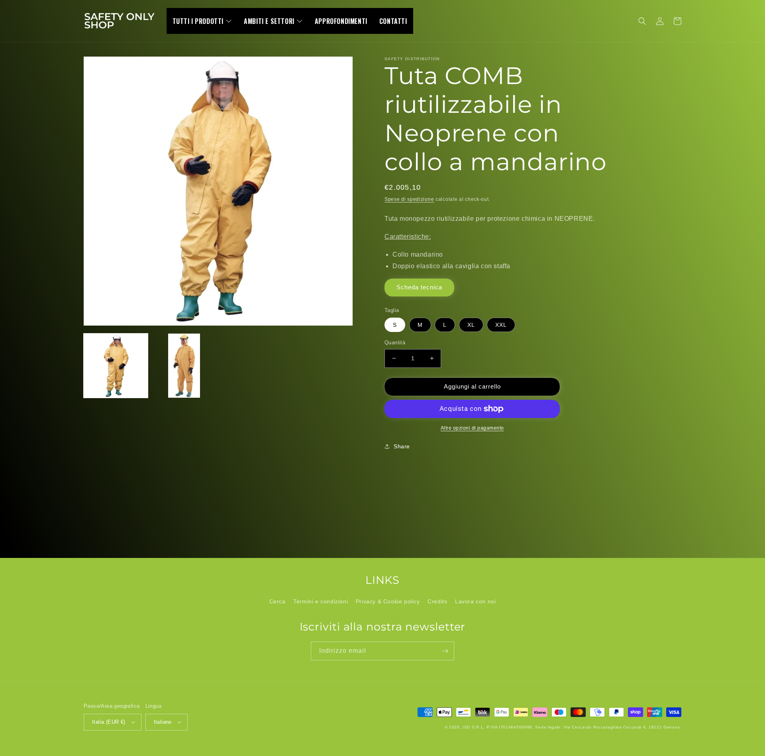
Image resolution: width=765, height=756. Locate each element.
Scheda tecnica (419, 287)
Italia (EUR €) (109, 722)
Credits (437, 601)
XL (471, 325)
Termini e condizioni (320, 601)
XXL (501, 325)
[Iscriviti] (445, 651)
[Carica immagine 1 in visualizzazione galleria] (116, 366)
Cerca (277, 601)
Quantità (394, 343)
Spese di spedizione (409, 199)
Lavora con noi (475, 601)
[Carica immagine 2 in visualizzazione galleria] (184, 366)
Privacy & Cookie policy (388, 601)
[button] (642, 21)
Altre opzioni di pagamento (472, 428)
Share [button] (402, 446)
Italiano (163, 722)
